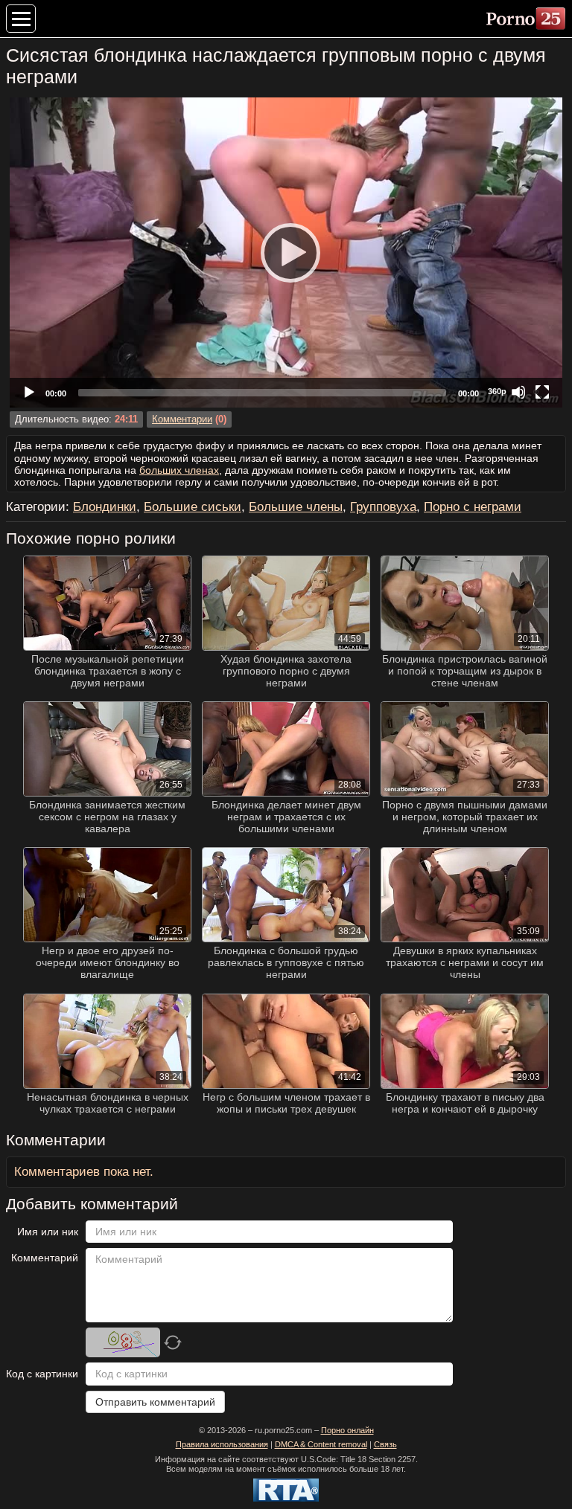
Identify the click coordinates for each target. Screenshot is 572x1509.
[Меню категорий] (21, 18)
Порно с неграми (472, 507)
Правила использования (222, 1444)
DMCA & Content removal (321, 1444)
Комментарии (182, 419)
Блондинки (104, 507)
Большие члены (296, 507)
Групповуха (383, 507)
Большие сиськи (192, 507)
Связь (385, 1444)
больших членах (179, 470)
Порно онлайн (347, 1430)
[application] (286, 252)
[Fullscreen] (542, 392)
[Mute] (518, 392)
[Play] (286, 252)
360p (497, 391)
